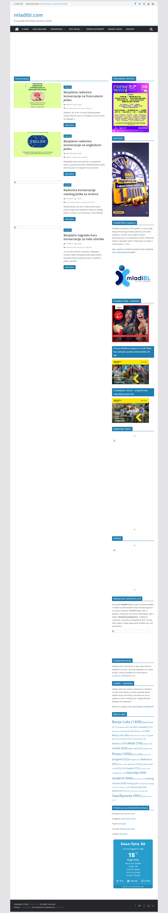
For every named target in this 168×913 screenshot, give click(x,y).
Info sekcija (74, 29)
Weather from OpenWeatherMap (133, 886)
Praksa (147, 754)
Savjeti (133, 768)
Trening (132, 783)
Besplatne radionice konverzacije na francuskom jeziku (83, 96)
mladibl (78, 105)
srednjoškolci (119, 773)
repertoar (133, 764)
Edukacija (68, 87)
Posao (122, 753)
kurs (83, 247)
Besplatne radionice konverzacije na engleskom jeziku (82, 145)
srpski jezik (86, 202)
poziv (137, 754)
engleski (68, 157)
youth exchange (141, 791)
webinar (118, 790)
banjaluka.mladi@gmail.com (123, 675)
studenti (122, 778)
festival (129, 731)
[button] (63, 29)
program (120, 759)
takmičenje (139, 779)
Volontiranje (138, 787)
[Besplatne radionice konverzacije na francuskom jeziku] (37, 95)
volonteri (124, 787)
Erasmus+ (117, 731)
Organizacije (56, 29)
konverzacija (80, 108)
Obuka (147, 744)
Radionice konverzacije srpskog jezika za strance (81, 192)
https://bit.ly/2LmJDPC (126, 252)
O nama (25, 29)
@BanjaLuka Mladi (127, 829)
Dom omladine (39, 29)
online (120, 748)
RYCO (121, 768)
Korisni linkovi (115, 29)
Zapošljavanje (126, 795)
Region (122, 764)
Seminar (145, 769)
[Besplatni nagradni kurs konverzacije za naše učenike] (37, 238)
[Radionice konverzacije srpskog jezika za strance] (37, 193)
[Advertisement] (84, 58)
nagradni (89, 247)
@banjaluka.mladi (127, 813)
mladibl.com (28, 14)
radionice (88, 108)
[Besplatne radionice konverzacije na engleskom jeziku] (37, 144)
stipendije (136, 773)
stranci (92, 202)
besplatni (69, 247)
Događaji (67, 185)
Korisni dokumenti (95, 29)
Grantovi (134, 735)
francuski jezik (70, 108)
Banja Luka (127, 721)
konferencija (139, 739)
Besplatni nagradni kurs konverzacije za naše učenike (84, 237)
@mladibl (122, 824)
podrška (147, 749)
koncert (126, 738)
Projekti (135, 759)
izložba (144, 735)
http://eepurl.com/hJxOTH (143, 706)
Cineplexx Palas (125, 727)
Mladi (135, 743)
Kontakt (130, 29)
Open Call (135, 748)
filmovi (139, 731)
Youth (130, 791)
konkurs (119, 743)
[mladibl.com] (17, 29)
